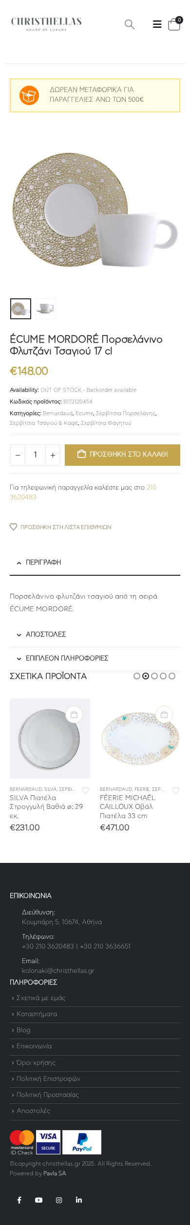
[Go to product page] (50, 738)
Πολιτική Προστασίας (48, 1095)
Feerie (142, 789)
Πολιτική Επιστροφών (48, 1079)
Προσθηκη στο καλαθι (129, 455)
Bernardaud (58, 413)
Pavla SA (54, 1173)
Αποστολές (33, 1112)
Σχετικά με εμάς (41, 998)
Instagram (59, 1200)
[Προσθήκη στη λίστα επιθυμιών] (85, 790)
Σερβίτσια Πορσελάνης (125, 413)
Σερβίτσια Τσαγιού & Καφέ (44, 423)
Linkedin (79, 1200)
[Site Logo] (46, 24)
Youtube (39, 1200)
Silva (50, 789)
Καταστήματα (37, 1014)
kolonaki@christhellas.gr (58, 971)
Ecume (84, 413)
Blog (23, 1030)
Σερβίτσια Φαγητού (106, 423)
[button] (129, 24)
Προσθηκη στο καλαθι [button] (74, 714)
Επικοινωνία (34, 1047)
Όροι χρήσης (36, 1063)
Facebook (19, 1200)
